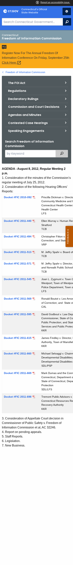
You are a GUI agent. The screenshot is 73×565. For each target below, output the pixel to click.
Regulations (17, 91)
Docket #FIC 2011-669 (17, 373)
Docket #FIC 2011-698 (17, 396)
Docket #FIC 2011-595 (17, 314)
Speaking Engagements (26, 131)
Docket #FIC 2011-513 (17, 252)
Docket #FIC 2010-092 (18, 197)
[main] (36, 297)
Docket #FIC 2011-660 (17, 353)
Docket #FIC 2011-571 (17, 263)
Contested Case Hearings (28, 123)
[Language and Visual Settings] (67, 11)
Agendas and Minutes (24, 115)
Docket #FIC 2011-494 (17, 236)
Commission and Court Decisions (33, 107)
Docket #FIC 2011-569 (17, 298)
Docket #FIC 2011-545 (17, 279)
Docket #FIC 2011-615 (17, 337)
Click (9, 62)
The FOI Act (16, 83)
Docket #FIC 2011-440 (17, 220)
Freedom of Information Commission (25, 72)
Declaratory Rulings (23, 99)
